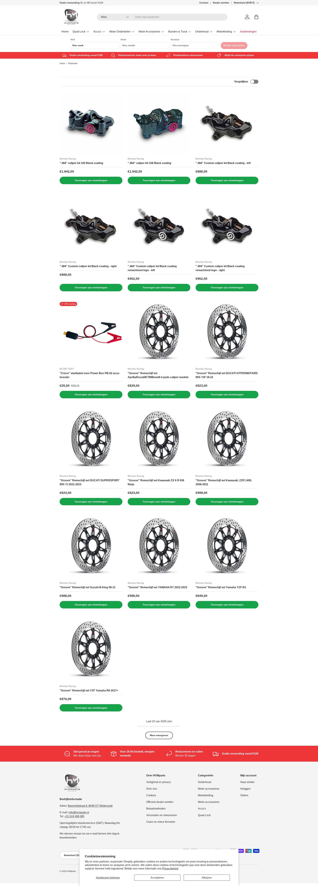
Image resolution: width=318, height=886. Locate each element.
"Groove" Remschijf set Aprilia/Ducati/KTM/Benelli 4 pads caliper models (158, 375)
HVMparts (71, 871)
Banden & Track (177, 31)
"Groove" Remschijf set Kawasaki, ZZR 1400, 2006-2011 (224, 482)
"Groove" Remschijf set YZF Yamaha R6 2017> (89, 690)
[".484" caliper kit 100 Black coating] (91, 123)
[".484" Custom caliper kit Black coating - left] (227, 123)
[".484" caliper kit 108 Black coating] (159, 123)
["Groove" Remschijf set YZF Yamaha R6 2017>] (91, 650)
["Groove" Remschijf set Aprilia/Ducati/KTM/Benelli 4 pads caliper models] (159, 333)
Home (65, 31)
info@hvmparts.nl (79, 812)
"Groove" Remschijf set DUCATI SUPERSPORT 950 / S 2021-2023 (89, 482)
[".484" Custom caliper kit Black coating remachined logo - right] (227, 226)
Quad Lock (79, 31)
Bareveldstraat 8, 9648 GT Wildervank (90, 805)
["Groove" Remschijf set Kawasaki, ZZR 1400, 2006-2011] (227, 440)
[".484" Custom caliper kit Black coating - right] (91, 226)
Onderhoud (202, 31)
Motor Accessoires (149, 31)
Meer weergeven (159, 735)
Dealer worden (221, 2)
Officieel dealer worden (159, 802)
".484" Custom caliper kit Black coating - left (223, 163)
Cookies (151, 795)
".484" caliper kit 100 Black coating (81, 163)
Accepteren (157, 877)
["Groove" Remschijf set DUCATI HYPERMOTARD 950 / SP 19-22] (227, 333)
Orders (244, 795)
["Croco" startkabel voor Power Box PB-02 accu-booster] (91, 333)
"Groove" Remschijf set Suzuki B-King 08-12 (87, 587)
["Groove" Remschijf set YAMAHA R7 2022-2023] (159, 547)
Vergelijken (241, 81)
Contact (203, 2)
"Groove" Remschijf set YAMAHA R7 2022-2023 (157, 587)
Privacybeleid (170, 868)
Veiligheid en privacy (158, 782)
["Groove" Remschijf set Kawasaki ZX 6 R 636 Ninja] (159, 440)
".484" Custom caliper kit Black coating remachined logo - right (220, 268)
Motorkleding (224, 31)
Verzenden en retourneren (161, 815)
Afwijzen (207, 877)
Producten (73, 63)
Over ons (151, 788)
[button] (256, 17)
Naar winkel (247, 782)
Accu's (97, 31)
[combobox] (162, 17)
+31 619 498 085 (74, 816)
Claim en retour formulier (160, 821)
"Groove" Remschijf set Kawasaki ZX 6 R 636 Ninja (156, 482)
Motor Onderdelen (120, 31)
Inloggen (245, 788)
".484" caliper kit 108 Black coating (149, 163)
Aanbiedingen (248, 31)
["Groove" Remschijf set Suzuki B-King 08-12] (91, 547)
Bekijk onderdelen (234, 45)
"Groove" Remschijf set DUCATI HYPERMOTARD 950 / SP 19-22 (227, 375)
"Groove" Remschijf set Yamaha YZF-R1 (221, 587)
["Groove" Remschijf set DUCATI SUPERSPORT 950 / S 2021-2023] (91, 440)
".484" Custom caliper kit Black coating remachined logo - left (152, 268)
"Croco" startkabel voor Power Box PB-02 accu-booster (90, 375)
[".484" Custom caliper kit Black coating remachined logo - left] (159, 226)
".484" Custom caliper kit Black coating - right (88, 266)
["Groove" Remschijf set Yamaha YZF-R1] (227, 547)
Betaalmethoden (156, 808)
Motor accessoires (208, 788)
